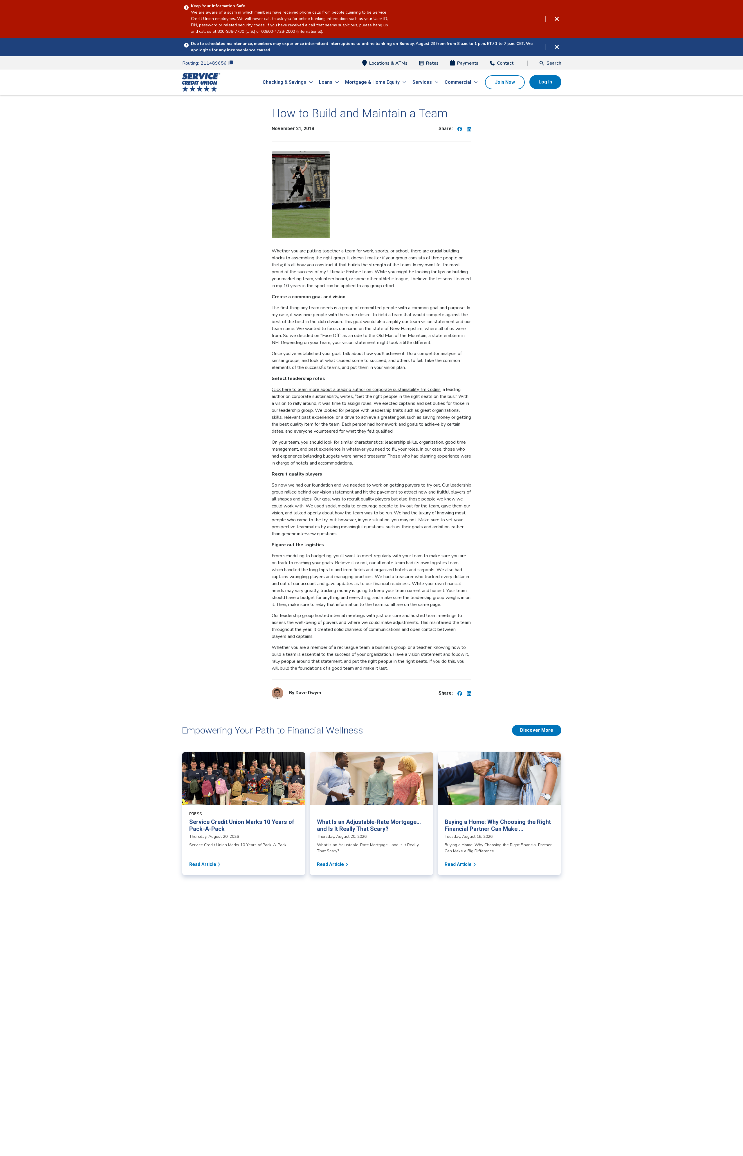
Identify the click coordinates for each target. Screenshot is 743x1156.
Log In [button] (545, 82)
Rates (432, 63)
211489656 (214, 63)
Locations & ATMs (388, 63)
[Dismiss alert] (556, 18)
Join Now (505, 82)
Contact (505, 63)
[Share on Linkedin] (469, 128)
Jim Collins (356, 389)
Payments (467, 63)
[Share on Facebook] (459, 128)
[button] (550, 63)
